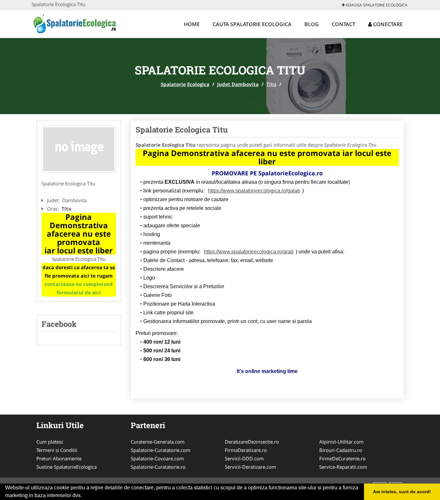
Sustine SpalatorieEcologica (66, 467)
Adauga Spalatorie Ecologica (376, 5)
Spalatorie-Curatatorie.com (160, 450)
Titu (271, 84)
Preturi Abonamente (58, 458)
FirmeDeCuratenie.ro (342, 458)
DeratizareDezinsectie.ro (252, 441)
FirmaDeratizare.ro (246, 450)
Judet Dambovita (238, 84)
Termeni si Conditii (56, 450)
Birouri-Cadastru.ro (340, 450)
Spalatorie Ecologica (185, 84)
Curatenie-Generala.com (158, 441)
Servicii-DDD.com (244, 458)
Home (192, 24)
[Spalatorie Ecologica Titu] (79, 149)
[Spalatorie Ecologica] (74, 23)
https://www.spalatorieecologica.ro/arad (248, 251)
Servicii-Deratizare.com (250, 467)
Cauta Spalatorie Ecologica (252, 24)
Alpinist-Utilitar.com (341, 441)
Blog (311, 24)
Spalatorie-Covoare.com (157, 458)
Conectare (387, 24)
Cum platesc (49, 441)
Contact (343, 24)
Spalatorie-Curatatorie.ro (158, 467)
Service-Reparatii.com (343, 467)
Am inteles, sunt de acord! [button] (402, 491)
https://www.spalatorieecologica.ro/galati (254, 190)
